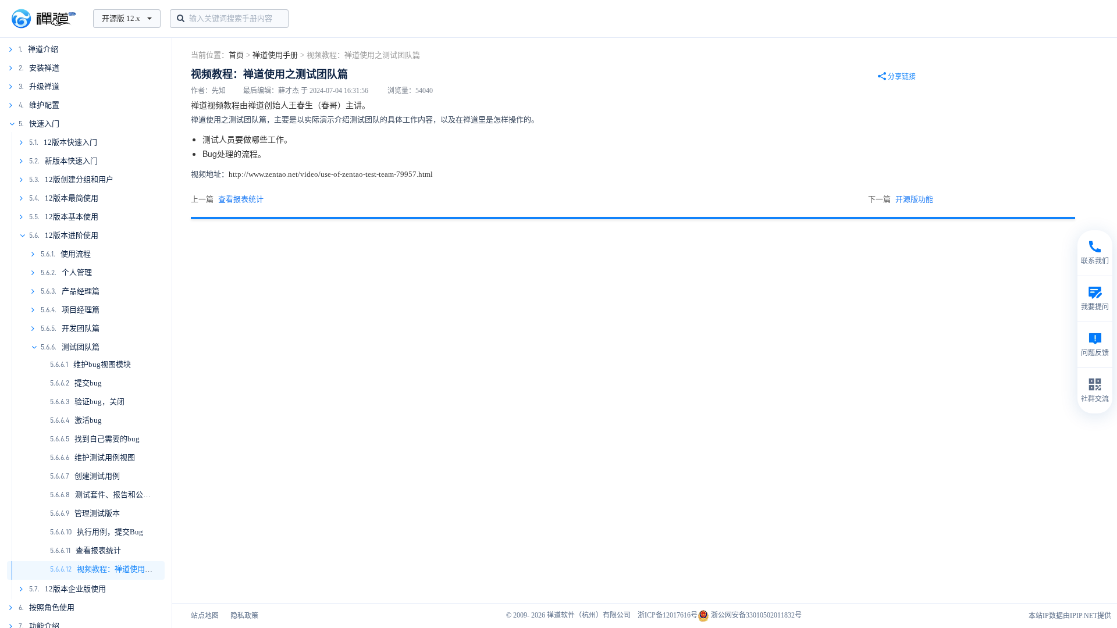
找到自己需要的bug (107, 438)
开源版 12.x (121, 18)
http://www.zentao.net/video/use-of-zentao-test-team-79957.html (331, 174)
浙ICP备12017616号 (668, 615)
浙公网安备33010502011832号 (755, 615)
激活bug (88, 420)
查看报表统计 (98, 550)
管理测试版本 (97, 513)
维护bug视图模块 (102, 364)
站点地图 (205, 616)
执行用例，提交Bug (110, 531)
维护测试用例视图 (104, 457)
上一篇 (227, 199)
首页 (236, 55)
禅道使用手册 (275, 55)
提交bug (88, 383)
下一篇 (900, 199)
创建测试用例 (97, 476)
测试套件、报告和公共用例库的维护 (135, 494)
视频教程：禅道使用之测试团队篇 (133, 569)
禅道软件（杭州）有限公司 (589, 615)
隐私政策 (244, 616)
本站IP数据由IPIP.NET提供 (1070, 616)
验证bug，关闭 (99, 401)
